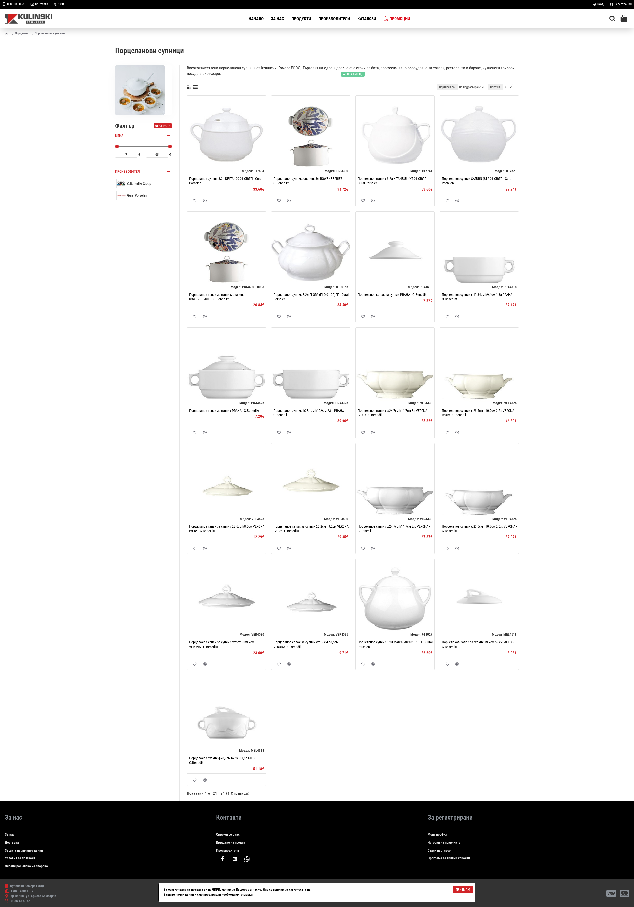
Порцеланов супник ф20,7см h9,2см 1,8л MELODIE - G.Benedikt (226, 760)
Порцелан (21, 33)
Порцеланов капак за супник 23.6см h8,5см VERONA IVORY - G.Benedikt (226, 528)
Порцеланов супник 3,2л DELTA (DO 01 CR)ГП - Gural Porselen (225, 181)
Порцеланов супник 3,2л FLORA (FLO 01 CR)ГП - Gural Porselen (311, 297)
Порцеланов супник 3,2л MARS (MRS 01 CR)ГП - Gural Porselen (395, 644)
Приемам (463, 889)
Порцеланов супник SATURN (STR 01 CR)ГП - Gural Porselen (477, 181)
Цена (119, 135)
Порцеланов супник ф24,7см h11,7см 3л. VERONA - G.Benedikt (394, 528)
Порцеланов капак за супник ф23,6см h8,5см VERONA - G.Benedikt (305, 644)
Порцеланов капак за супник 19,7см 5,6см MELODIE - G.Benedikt (480, 644)
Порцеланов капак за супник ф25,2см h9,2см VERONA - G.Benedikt (221, 644)
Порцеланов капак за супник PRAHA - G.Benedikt (392, 295)
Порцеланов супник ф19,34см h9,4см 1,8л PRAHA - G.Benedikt (478, 297)
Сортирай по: (447, 87)
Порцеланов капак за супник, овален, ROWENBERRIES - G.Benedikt (216, 297)
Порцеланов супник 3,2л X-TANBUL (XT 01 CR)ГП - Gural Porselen (393, 181)
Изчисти (164, 126)
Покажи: (495, 87)
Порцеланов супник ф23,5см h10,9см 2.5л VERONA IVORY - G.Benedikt (478, 413)
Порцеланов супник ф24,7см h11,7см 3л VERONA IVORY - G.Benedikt (392, 413)
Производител (127, 171)
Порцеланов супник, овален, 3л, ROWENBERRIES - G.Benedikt (308, 181)
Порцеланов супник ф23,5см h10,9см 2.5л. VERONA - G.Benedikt (479, 528)
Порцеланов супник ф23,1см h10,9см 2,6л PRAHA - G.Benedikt (309, 413)
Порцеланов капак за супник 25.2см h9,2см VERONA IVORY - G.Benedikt (311, 528)
